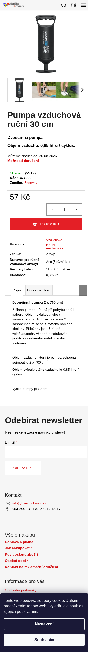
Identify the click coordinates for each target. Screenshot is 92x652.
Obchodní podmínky (20, 590)
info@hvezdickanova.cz (30, 503)
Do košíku (49, 224)
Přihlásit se (23, 468)
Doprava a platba (19, 542)
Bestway (30, 183)
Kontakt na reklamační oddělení (31, 567)
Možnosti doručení (23, 161)
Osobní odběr (16, 561)
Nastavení (44, 624)
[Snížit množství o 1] (52, 209)
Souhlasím (44, 640)
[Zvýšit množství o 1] (76, 209)
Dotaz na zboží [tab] (39, 290)
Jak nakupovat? (18, 548)
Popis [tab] (17, 290)
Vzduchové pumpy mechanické (54, 244)
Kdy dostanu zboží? (22, 554)
